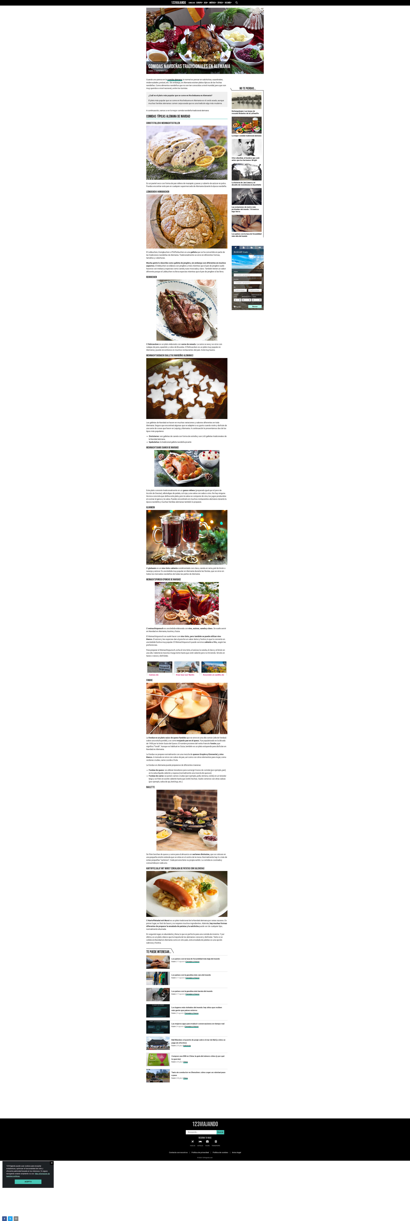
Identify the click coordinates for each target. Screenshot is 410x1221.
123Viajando (178, 2)
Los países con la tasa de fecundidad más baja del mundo (195, 959)
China (185, 1062)
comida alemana (174, 79)
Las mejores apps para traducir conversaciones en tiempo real (197, 1024)
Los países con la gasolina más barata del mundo (191, 991)
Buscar (220, 1132)
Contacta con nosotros (178, 1152)
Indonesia (187, 1046)
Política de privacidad (200, 1152)
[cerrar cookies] (52, 1163)
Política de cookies (220, 1152)
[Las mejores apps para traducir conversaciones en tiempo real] (158, 1027)
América (212, 2)
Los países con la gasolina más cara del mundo (191, 975)
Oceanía (228, 2)
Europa (199, 2)
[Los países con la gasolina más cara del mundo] (158, 979)
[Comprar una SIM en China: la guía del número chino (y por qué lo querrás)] (158, 1060)
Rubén (150, 71)
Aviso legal (236, 1152)
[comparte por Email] (16, 1218)
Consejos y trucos (192, 962)
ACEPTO (28, 1182)
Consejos (192, 3)
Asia (205, 2)
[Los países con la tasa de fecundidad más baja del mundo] (158, 963)
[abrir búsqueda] (236, 2)
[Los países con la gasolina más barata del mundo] (158, 995)
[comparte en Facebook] (4, 1218)
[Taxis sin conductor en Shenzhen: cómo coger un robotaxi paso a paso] (158, 1076)
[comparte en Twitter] (10, 1218)
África (220, 2)
